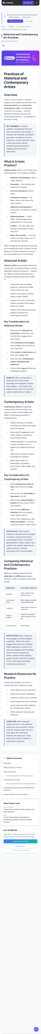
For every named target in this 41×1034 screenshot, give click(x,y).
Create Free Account (15, 21)
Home (3, 27)
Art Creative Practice (23, 27)
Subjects (11, 27)
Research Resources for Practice (16, 794)
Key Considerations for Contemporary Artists (21, 784)
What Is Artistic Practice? (13, 767)
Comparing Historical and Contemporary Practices (19, 789)
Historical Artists (10, 772)
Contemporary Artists (12, 780)
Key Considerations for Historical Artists (20, 776)
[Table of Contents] (36, 1029)
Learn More (29, 21)
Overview (7, 763)
